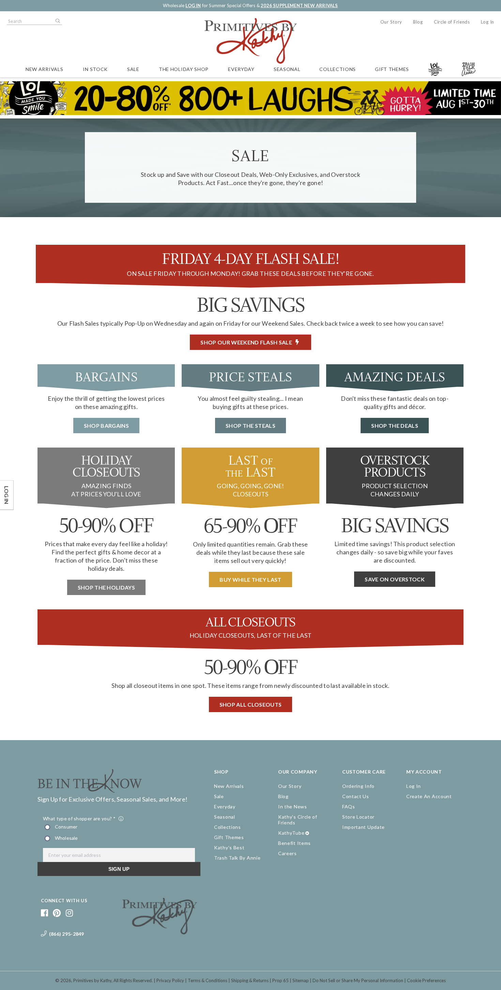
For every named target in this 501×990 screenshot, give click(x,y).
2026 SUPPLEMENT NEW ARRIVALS (299, 5)
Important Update (363, 827)
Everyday (241, 69)
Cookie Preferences (426, 980)
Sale (133, 69)
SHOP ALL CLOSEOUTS (250, 704)
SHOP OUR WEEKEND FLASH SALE (247, 342)
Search (57, 21)
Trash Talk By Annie (237, 858)
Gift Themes (392, 69)
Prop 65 (280, 980)
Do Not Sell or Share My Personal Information (358, 980)
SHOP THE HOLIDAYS (106, 587)
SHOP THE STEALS (250, 425)
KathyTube (291, 833)
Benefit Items (294, 843)
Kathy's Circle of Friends (297, 819)
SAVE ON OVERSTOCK (394, 579)
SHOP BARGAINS (106, 425)
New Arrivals (44, 69)
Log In (487, 22)
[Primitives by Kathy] (159, 932)
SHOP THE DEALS (394, 425)
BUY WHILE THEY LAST (250, 579)
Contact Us (355, 796)
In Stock (95, 69)
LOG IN (193, 5)
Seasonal (287, 69)
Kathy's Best (229, 847)
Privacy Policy (170, 980)
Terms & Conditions (207, 980)
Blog (418, 22)
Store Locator (358, 817)
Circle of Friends (452, 22)
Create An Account (429, 796)
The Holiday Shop (184, 69)
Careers (287, 853)
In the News (292, 806)
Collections (337, 69)
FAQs (348, 806)
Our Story (391, 22)
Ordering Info (358, 786)
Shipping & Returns (250, 980)
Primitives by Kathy (92, 980)
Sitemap (300, 980)
